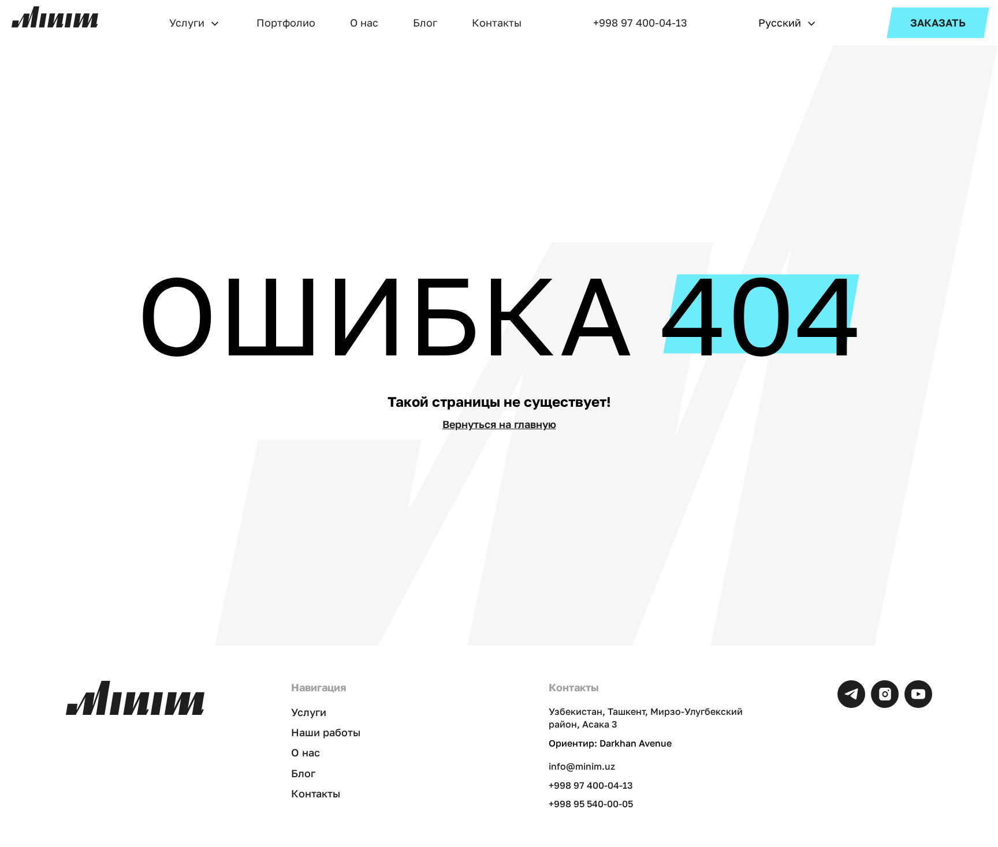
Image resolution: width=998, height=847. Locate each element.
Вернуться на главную (499, 424)
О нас (364, 22)
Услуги (186, 22)
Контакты (497, 22)
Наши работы (325, 732)
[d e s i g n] (55, 17)
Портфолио (285, 22)
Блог (425, 22)
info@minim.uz (582, 766)
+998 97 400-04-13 (640, 22)
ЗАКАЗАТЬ (938, 22)
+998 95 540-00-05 (591, 803)
